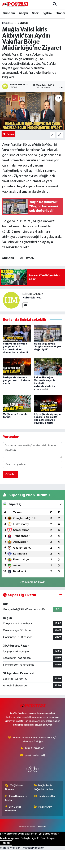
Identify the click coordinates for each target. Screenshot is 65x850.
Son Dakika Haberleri (13, 809)
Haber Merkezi (32, 297)
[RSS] (35, 769)
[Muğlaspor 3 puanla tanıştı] (17, 403)
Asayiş (23, 13)
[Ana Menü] (59, 4)
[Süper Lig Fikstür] (60, 595)
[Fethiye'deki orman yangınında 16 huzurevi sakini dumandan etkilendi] (17, 333)
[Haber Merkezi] (11, 300)
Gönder (10, 474)
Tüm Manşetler (46, 796)
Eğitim (47, 13)
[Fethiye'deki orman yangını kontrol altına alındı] (17, 366)
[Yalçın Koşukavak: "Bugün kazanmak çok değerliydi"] (48, 333)
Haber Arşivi (45, 807)
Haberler (7, 23)
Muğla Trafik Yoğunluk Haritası (43, 787)
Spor (35, 13)
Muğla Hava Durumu (14, 787)
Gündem (9, 13)
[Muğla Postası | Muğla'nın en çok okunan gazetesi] (15, 4)
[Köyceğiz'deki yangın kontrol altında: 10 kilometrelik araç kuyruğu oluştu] (48, 403)
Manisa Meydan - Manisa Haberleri (22, 847)
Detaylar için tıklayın (32, 582)
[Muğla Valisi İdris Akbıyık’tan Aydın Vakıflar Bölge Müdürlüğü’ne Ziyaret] (32, 111)
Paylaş (10, 134)
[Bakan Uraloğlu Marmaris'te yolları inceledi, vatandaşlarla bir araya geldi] (48, 366)
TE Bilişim (41, 826)
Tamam (6, 842)
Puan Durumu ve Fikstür (16, 798)
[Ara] (55, 4)
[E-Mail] (25, 305)
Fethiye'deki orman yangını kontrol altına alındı (16, 380)
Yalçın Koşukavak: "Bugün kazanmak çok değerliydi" (47, 347)
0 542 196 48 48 (34, 748)
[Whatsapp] (29, 769)
